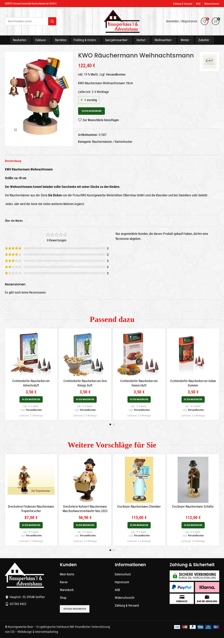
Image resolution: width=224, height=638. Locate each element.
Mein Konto (67, 574)
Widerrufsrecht (124, 598)
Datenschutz (123, 574)
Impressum (122, 582)
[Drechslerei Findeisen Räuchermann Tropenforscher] (31, 480)
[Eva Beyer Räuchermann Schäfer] (193, 480)
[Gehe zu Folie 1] (110, 424)
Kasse (64, 582)
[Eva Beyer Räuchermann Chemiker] (139, 480)
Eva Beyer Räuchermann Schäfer (193, 506)
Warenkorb (67, 590)
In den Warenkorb (91, 111)
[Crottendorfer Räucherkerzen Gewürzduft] (139, 354)
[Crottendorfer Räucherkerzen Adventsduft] (31, 354)
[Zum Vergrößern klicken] (15, 129)
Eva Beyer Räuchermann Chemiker (139, 506)
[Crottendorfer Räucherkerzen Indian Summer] (193, 354)
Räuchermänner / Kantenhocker (112, 141)
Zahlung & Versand (127, 605)
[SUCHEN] (52, 21)
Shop (63, 598)
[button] (31, 399)
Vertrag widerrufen (74, 608)
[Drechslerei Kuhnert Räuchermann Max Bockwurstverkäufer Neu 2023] (85, 480)
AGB (117, 590)
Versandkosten (115, 74)
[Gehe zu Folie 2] (114, 424)
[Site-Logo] (122, 21)
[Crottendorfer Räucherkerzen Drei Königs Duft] (85, 354)
